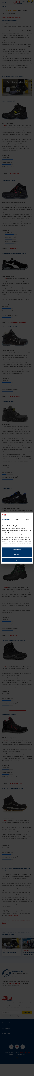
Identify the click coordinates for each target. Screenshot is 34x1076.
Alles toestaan (17, 549)
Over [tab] (27, 519)
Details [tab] (17, 519)
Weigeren (17, 560)
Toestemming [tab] (6, 519)
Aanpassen (16, 554)
